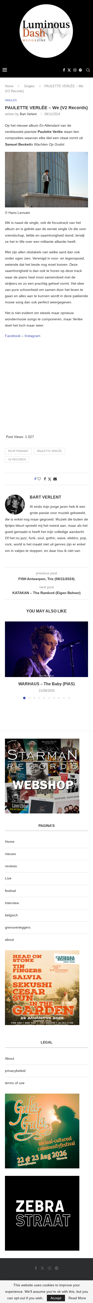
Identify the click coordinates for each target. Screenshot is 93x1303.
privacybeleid (15, 1071)
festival (10, 891)
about (9, 940)
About (9, 1058)
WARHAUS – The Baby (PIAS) (46, 684)
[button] (9, 660)
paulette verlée (49, 450)
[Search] (88, 70)
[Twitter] (69, 70)
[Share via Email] (55, 479)
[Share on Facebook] (45, 479)
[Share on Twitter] (49, 479)
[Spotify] (80, 70)
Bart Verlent (28, 114)
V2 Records (17, 459)
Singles (29, 86)
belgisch (11, 915)
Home (9, 86)
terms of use (15, 1083)
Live (8, 878)
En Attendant (18, 450)
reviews (11, 866)
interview (12, 903)
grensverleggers (18, 927)
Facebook (13, 336)
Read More (77, 1298)
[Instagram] (74, 70)
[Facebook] (64, 70)
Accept (56, 1298)
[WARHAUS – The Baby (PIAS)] (46, 649)
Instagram (32, 336)
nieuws (10, 854)
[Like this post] (39, 479)
